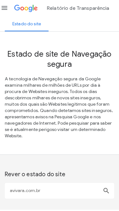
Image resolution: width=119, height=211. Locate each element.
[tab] (27, 23)
